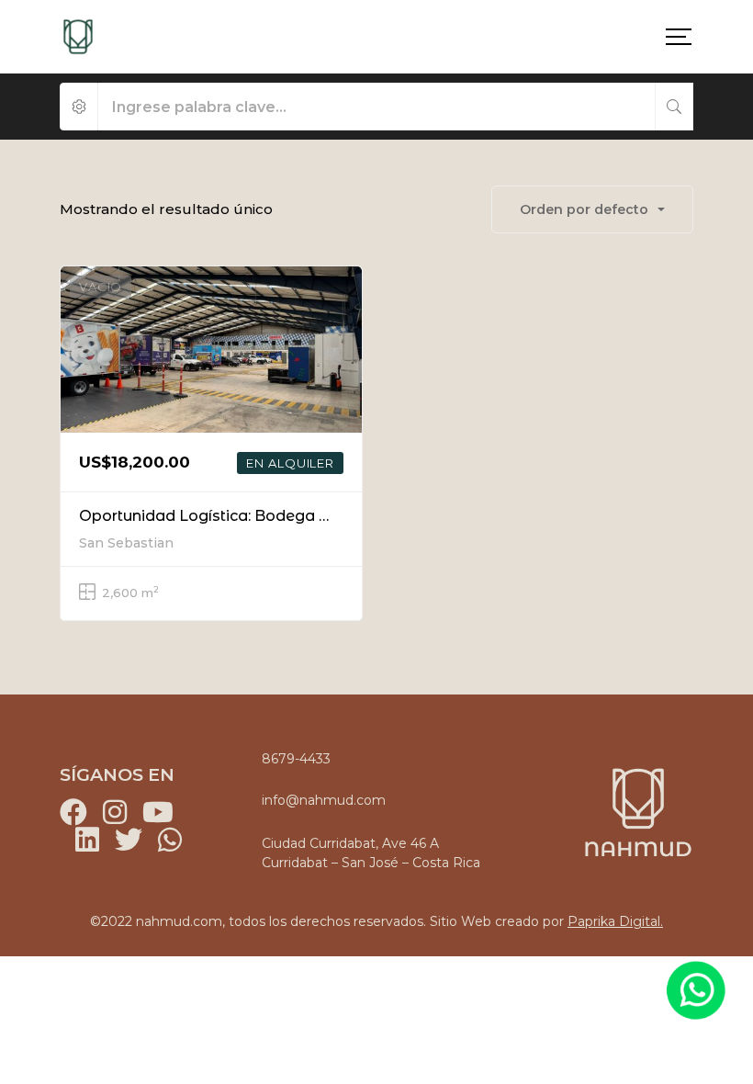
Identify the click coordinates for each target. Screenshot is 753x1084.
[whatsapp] (170, 839)
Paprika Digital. (615, 921)
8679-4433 (296, 759)
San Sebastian (126, 543)
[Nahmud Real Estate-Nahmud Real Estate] (78, 36)
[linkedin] (87, 839)
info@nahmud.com (324, 800)
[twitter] (128, 839)
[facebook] (73, 812)
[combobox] (592, 209)
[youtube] (156, 812)
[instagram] (115, 812)
